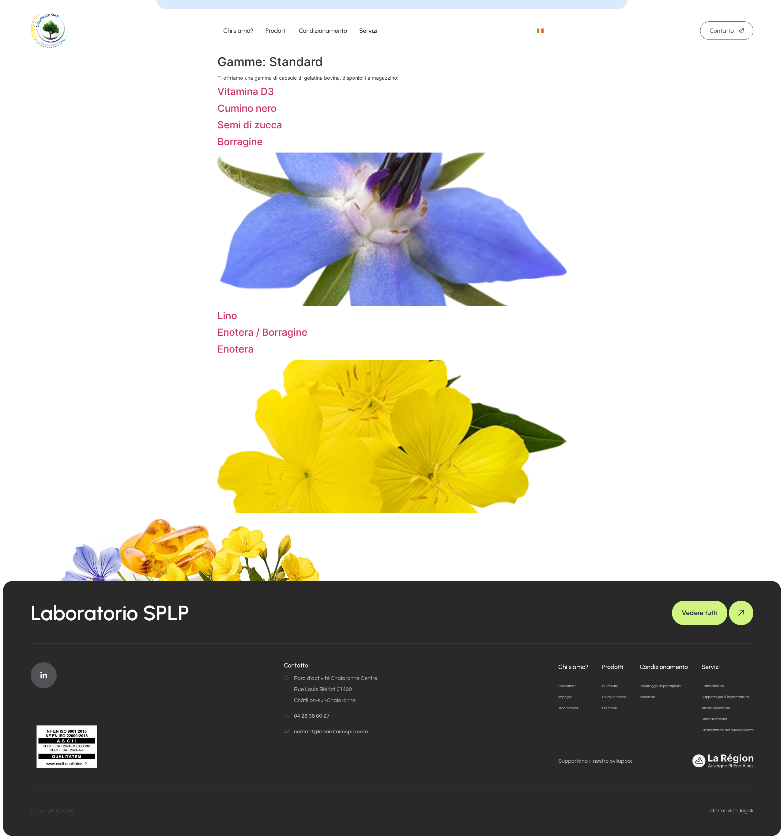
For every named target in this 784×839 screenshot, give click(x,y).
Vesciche (647, 697)
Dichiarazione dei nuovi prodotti (727, 730)
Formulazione (713, 686)
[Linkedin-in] (44, 675)
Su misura (610, 686)
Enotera (235, 349)
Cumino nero (247, 108)
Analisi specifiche (716, 708)
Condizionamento (323, 31)
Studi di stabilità (714, 719)
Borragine (240, 142)
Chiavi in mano (614, 697)
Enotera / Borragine (262, 332)
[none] (540, 30)
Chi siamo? (238, 31)
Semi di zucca (249, 125)
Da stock (609, 708)
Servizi (368, 31)
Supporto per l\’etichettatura (725, 697)
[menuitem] (540, 30)
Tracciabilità (568, 708)
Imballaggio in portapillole (660, 686)
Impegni (564, 697)
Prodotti (276, 31)
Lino (227, 316)
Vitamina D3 (245, 91)
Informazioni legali (730, 811)
